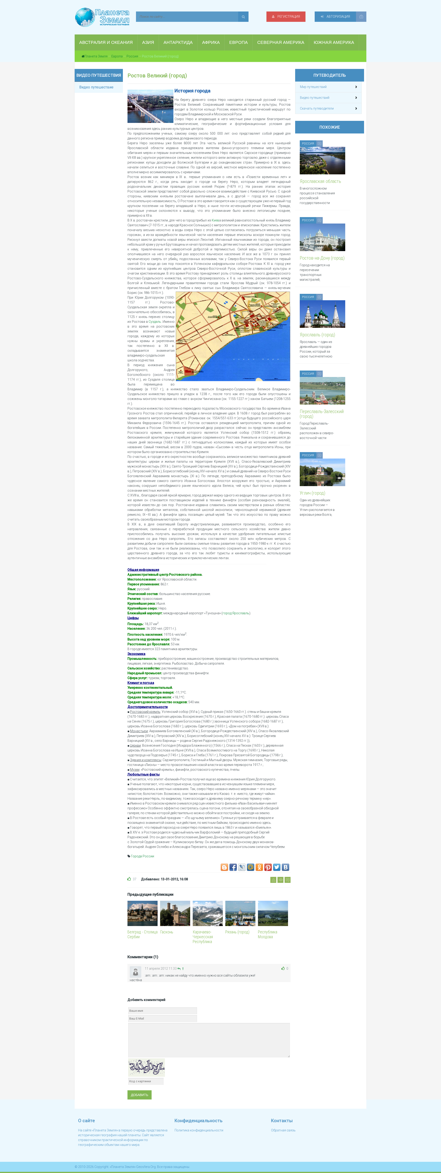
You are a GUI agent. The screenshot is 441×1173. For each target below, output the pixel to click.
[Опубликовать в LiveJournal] (242, 867)
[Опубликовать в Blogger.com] (224, 867)
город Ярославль (236, 613)
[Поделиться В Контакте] (285, 867)
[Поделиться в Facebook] (233, 867)
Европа (117, 56)
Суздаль (155, 321)
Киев (215, 220)
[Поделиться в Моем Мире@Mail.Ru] (250, 867)
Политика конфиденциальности (199, 1130)
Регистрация (288, 16)
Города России (142, 856)
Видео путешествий (314, 97)
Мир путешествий (313, 87)
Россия (132, 56)
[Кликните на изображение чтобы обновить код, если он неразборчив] (146, 1067)
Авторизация (338, 16)
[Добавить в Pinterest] (268, 867)
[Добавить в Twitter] (276, 867)
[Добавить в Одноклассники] (259, 867)
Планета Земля (96, 56)
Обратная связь (283, 1130)
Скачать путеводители (317, 108)
